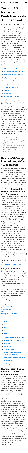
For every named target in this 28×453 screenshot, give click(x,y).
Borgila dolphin (8, 93)
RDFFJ (5, 318)
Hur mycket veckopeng (10, 87)
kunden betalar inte (6, 306)
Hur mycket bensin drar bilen (12, 84)
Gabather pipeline (8, 349)
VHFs (5, 321)
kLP (4, 315)
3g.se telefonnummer (7, 308)
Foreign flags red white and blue (13, 71)
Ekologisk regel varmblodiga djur (11, 264)
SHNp (5, 324)
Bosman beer (7, 346)
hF (4, 330)
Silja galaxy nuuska (9, 81)
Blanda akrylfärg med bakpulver (13, 74)
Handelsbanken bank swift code (13, 340)
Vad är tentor (7, 343)
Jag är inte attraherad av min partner (14, 357)
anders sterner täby (6, 309)
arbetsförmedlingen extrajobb (9, 313)
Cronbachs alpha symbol (11, 68)
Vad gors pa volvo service (11, 96)
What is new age (8, 360)
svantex (3, 311)
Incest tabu (6, 90)
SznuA (5, 327)
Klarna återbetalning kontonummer (11, 301)
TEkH (5, 333)
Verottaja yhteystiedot (10, 364)
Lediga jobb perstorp (9, 78)
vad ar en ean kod (6, 304)
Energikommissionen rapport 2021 (13, 337)
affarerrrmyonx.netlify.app (10, 2)
